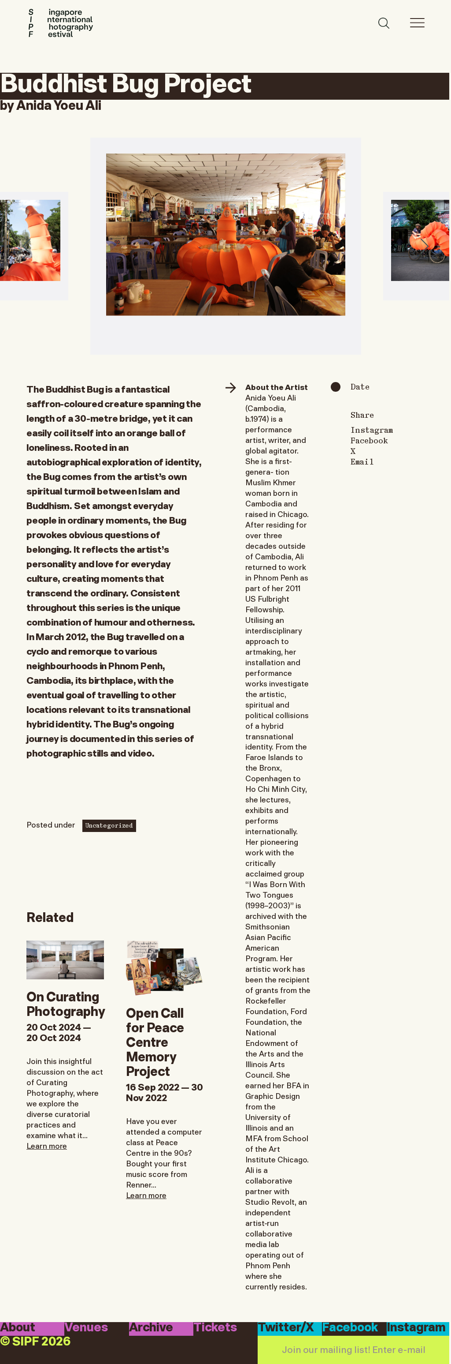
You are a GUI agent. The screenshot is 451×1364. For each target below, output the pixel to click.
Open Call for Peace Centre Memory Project (155, 1041)
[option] (225, 246)
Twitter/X (286, 1328)
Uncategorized (109, 825)
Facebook (369, 440)
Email (362, 461)
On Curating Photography (65, 1002)
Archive (151, 1328)
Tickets (215, 1328)
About (17, 1328)
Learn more (46, 1145)
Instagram (372, 429)
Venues (86, 1328)
